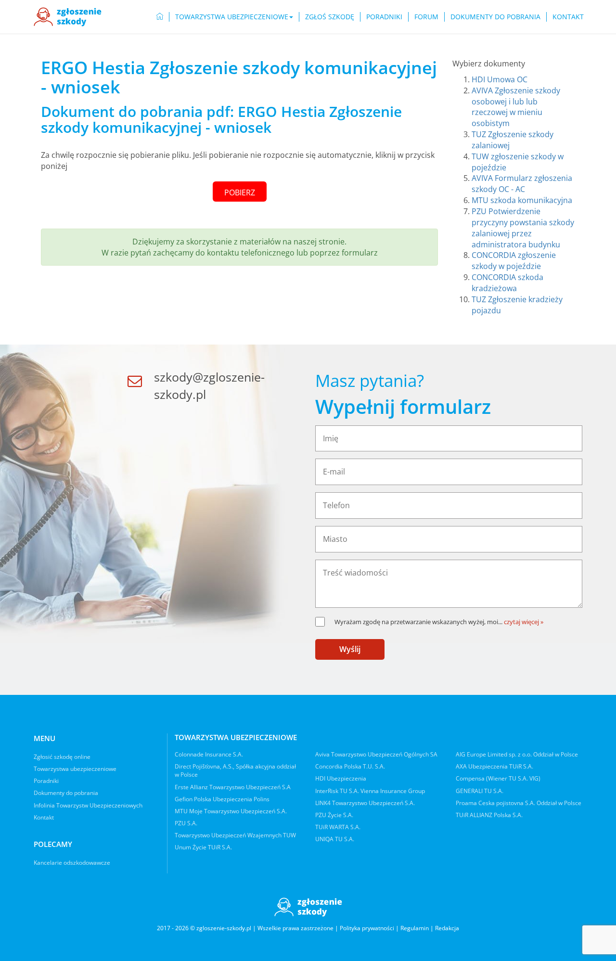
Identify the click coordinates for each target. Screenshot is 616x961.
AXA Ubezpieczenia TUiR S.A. (494, 766)
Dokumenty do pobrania (495, 16)
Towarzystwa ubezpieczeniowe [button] (231, 16)
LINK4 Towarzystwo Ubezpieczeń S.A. (365, 803)
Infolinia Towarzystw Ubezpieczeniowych (88, 805)
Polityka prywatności (367, 928)
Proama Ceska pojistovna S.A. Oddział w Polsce (518, 803)
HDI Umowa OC (499, 79)
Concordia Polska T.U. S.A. (350, 766)
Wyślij (349, 649)
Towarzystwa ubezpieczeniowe (75, 769)
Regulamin (414, 928)
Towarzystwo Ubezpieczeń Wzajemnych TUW (235, 835)
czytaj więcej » (523, 621)
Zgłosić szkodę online (62, 757)
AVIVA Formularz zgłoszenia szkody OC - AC (522, 183)
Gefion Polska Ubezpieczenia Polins (222, 799)
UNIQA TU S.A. (334, 839)
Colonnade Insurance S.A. (209, 754)
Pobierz (239, 192)
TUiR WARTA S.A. (337, 827)
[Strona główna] (67, 17)
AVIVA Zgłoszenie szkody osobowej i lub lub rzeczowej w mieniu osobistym (516, 107)
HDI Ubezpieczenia (340, 778)
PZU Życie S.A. (334, 815)
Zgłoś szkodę (329, 16)
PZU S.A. (186, 823)
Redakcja (447, 928)
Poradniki (384, 16)
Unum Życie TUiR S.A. (203, 847)
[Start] (159, 17)
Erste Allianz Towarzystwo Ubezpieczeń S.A (233, 787)
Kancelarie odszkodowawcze (72, 862)
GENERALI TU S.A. (479, 791)
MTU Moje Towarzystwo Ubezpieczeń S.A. (231, 811)
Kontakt (568, 16)
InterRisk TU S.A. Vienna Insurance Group (370, 791)
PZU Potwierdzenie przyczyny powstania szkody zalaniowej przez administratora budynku (523, 228)
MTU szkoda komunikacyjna (522, 200)
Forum (426, 16)
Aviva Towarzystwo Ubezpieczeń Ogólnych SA (376, 754)
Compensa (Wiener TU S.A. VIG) (498, 778)
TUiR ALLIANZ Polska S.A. (489, 815)
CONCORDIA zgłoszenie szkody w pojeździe (514, 260)
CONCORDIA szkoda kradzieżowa (507, 283)
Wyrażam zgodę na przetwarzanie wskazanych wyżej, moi (418, 621)
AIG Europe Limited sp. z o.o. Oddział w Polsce (517, 754)
